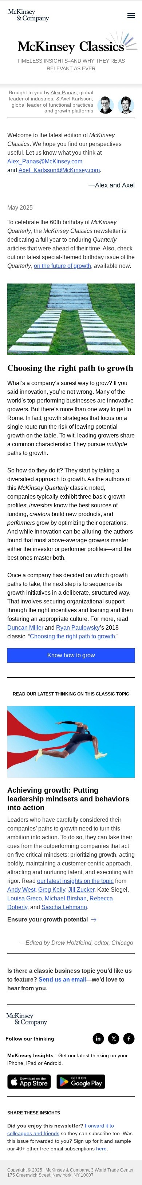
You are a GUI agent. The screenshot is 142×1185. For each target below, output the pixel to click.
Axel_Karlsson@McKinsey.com (59, 170)
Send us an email (62, 979)
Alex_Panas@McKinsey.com (44, 161)
